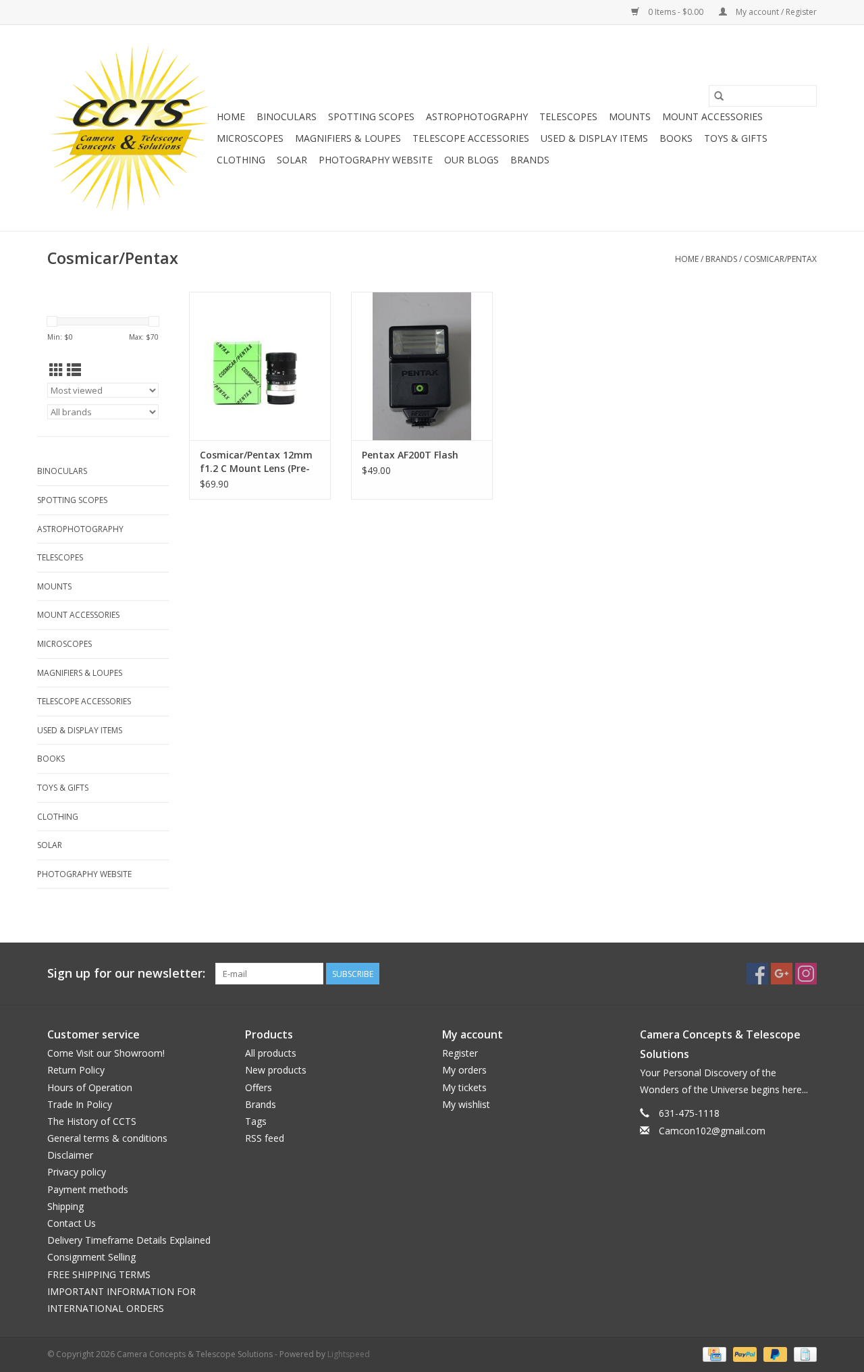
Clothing (241, 159)
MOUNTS (630, 116)
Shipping (65, 1206)
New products (275, 1069)
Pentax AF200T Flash (410, 454)
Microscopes (250, 138)
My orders (464, 1069)
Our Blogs (471, 159)
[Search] (719, 96)
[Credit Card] (713, 1353)
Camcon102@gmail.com (712, 1130)
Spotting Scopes (371, 116)
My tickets (464, 1087)
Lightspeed (348, 1354)
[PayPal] (743, 1353)
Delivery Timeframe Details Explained (129, 1240)
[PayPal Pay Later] (774, 1353)
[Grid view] (56, 370)
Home (231, 116)
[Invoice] (803, 1353)
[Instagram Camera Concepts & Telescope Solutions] (806, 973)
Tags (256, 1121)
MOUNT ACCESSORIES (712, 116)
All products (270, 1053)
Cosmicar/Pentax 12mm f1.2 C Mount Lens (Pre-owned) (256, 461)
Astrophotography (477, 116)
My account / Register (775, 12)
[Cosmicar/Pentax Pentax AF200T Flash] (422, 366)
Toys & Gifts (735, 138)
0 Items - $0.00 (675, 12)
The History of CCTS (91, 1121)
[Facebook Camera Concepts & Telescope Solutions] (757, 973)
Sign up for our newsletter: (126, 973)
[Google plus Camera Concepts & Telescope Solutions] (781, 973)
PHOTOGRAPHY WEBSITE (376, 159)
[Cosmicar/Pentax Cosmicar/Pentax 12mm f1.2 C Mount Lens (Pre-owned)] (260, 366)
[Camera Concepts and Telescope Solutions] (130, 128)
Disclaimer (70, 1155)
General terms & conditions (107, 1138)
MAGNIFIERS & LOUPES (348, 138)
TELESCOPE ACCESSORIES (470, 138)
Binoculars (286, 116)
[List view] (74, 370)
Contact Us (71, 1223)
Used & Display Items (594, 138)
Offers (258, 1087)
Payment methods (87, 1189)
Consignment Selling (91, 1256)
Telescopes (568, 116)
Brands (529, 159)
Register (460, 1053)
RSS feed (264, 1138)
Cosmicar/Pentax (780, 259)
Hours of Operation (89, 1087)
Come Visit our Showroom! (106, 1053)
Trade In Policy (79, 1104)
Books (676, 138)
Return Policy (76, 1069)
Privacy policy (76, 1171)
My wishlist (466, 1104)
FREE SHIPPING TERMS (99, 1274)
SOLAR (292, 159)
